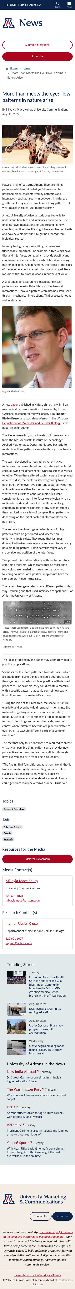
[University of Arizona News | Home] (37, 23)
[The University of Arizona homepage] (22, 5)
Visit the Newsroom (37, 859)
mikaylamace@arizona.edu (23, 900)
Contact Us (40, 1216)
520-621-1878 (14, 896)
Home (14, 68)
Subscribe (37, 56)
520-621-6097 (14, 938)
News (27, 68)
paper (14, 404)
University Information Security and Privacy (37, 1275)
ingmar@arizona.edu (19, 943)
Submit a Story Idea (37, 45)
